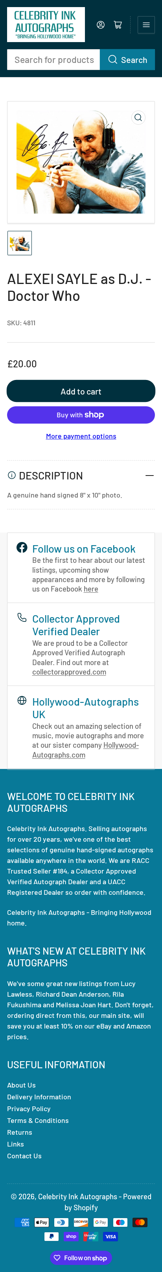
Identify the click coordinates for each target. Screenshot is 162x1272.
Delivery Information (39, 1096)
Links (15, 1143)
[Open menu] (146, 24)
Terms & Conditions (38, 1120)
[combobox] (81, 59)
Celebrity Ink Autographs (77, 1196)
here (91, 588)
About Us (21, 1084)
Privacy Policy (29, 1108)
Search (134, 59)
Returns (19, 1132)
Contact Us (24, 1155)
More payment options (81, 435)
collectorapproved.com (69, 671)
